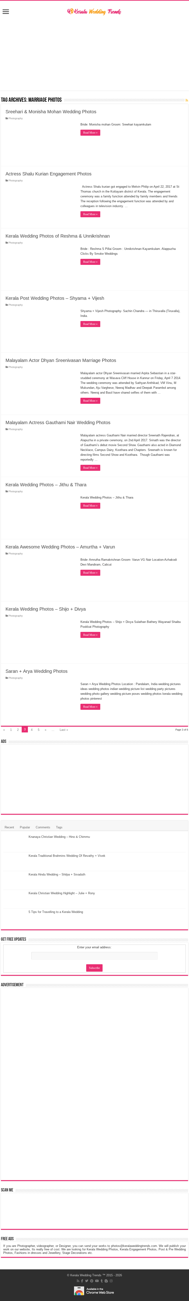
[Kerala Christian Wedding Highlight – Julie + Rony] (14, 899)
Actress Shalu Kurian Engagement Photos (49, 173)
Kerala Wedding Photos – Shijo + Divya (46, 609)
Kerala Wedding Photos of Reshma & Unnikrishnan (58, 236)
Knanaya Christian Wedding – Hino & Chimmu (59, 837)
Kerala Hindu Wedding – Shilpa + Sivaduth (57, 874)
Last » (64, 730)
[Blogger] (106, 1281)
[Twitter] (87, 1281)
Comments (43, 827)
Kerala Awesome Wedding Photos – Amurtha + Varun (60, 546)
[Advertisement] (94, 53)
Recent (9, 827)
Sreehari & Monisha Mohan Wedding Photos (51, 111)
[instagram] (111, 1281)
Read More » (90, 132)
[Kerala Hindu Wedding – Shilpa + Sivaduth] (14, 880)
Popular (25, 827)
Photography (16, 118)
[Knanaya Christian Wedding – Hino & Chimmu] (14, 843)
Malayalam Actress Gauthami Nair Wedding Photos (58, 422)
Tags (59, 827)
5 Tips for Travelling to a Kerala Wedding (56, 912)
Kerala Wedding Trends (85, 1275)
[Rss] (78, 1281)
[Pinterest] (92, 1281)
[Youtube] (97, 1281)
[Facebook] (82, 1281)
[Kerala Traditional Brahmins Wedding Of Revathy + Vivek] (14, 861)
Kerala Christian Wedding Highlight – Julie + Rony (62, 893)
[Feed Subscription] (187, 100)
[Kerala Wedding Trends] (94, 10)
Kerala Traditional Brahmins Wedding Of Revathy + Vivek (67, 855)
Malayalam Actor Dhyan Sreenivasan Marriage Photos (61, 360)
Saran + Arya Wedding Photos (37, 671)
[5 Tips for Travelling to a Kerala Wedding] (14, 918)
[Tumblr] (101, 1281)
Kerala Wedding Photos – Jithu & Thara (46, 484)
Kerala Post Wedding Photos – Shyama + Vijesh (55, 298)
